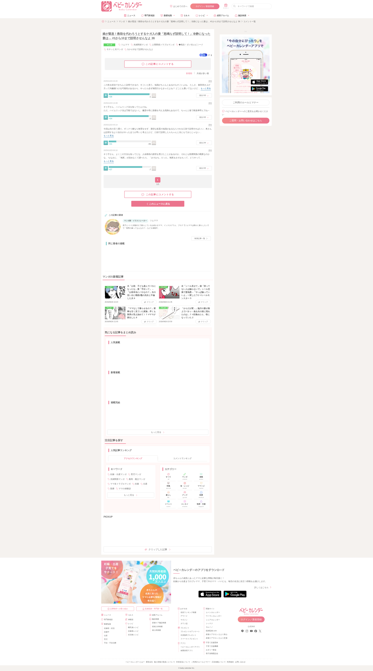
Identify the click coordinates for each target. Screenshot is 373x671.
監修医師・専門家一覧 (154, 609)
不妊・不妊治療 (110, 643)
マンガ (122, 21)
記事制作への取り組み (119, 609)
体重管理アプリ (187, 651)
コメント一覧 (249, 21)
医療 (112, 488)
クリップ (150, 302)
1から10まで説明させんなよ (140, 49)
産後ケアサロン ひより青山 (216, 634)
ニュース (131, 15)
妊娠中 (106, 632)
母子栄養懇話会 (212, 653)
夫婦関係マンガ (140, 44)
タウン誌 (184, 623)
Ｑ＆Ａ (187, 15)
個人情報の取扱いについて (164, 662)
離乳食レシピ (133, 627)
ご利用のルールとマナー (245, 102)
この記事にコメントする (160, 64)
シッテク (209, 623)
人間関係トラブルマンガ (163, 44)
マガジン (184, 620)
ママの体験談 (125, 488)
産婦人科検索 (157, 626)
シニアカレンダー (213, 620)
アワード (184, 616)
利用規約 (230, 662)
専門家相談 (149, 15)
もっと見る (156, 432)
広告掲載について (219, 662)
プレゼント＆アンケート (190, 631)
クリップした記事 (157, 549)
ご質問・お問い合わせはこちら (245, 120)
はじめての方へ (180, 6)
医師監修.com (211, 631)
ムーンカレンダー (213, 612)
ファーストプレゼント (189, 639)
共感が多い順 (203, 73)
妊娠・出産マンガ (118, 474)
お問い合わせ (240, 662)
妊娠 (137, 484)
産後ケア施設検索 (159, 623)
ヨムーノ (209, 627)
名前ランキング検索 (188, 612)
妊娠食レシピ (133, 631)
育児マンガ (136, 474)
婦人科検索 (156, 630)
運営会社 (149, 662)
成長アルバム (223, 15)
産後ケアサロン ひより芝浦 (216, 638)
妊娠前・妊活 (109, 628)
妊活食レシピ (133, 635)
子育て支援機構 (212, 646)
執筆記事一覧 (200, 238)
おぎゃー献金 (211, 650)
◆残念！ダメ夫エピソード (191, 44)
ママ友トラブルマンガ (120, 484)
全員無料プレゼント (188, 635)
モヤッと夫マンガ (115, 49)
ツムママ (125, 44)
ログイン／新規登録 (205, 6)
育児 (106, 639)
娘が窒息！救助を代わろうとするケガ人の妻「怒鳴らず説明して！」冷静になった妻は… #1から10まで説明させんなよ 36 (184, 21)
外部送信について (183, 662)
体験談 (130, 619)
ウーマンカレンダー (214, 616)
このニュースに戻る (159, 204)
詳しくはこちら (261, 587)
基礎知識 (168, 15)
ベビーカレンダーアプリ (190, 647)
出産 (145, 484)
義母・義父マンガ (137, 479)
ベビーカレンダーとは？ (135, 662)
